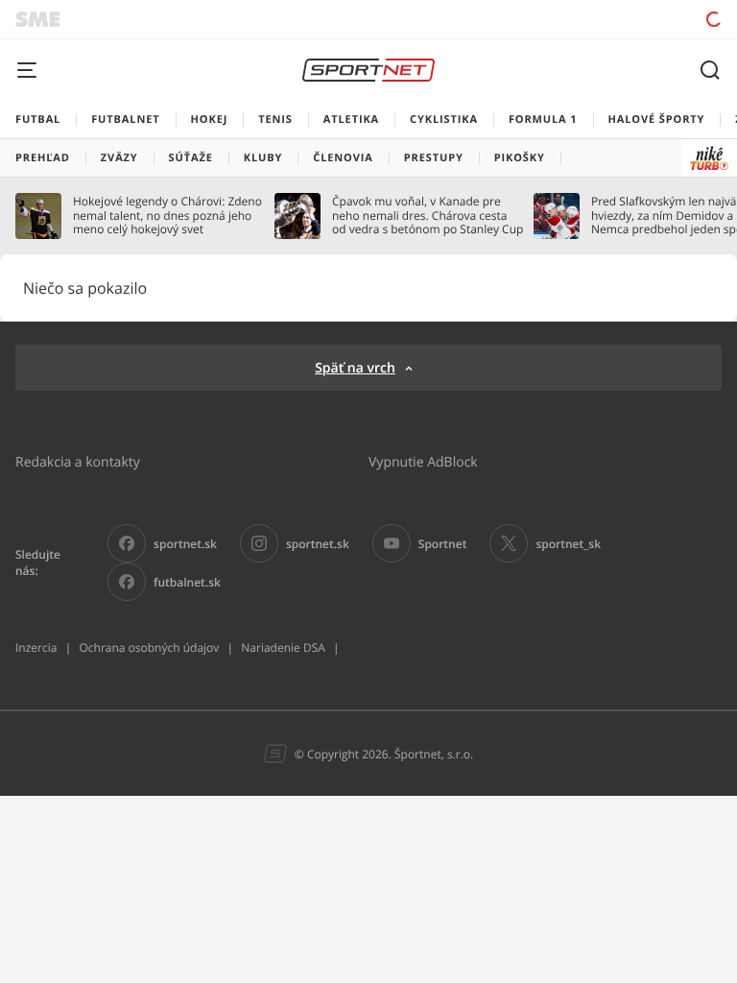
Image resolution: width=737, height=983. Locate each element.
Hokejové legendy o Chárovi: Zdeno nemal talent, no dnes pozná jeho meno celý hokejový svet (167, 215)
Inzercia (36, 647)
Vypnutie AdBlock (423, 461)
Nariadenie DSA (283, 647)
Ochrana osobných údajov (149, 647)
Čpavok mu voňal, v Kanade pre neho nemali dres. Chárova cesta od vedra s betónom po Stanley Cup (427, 215)
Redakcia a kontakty (77, 461)
